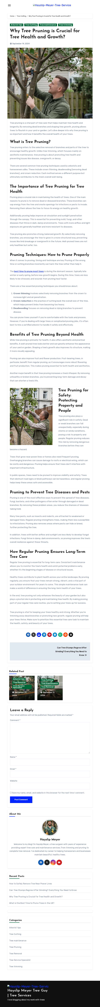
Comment (15, 720)
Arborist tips (16, 25)
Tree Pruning (15, 947)
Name (13, 757)
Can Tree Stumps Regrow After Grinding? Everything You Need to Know (43, 890)
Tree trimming (65, 25)
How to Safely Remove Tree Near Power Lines (30, 884)
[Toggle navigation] (9, 5)
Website (13, 781)
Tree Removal (19, 682)
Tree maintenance (48, 25)
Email (13, 769)
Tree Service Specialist (19, 687)
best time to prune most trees (29, 271)
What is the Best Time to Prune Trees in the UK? (31, 903)
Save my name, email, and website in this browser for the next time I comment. (48, 793)
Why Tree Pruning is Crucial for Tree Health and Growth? (36, 896)
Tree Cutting (31, 25)
